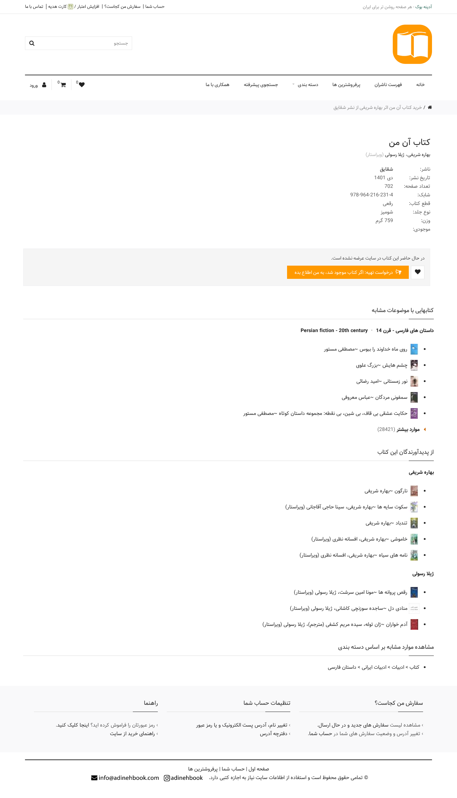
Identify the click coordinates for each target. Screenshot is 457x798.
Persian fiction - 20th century (334, 330)
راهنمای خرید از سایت (132, 733)
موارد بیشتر (408, 429)
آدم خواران (397, 624)
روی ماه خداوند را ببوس (384, 349)
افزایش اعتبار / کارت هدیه (73, 6)
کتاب (415, 667)
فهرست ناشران (388, 85)
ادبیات (398, 667)
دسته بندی (308, 85)
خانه (420, 85)
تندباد (402, 523)
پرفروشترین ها (346, 85)
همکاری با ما (218, 85)
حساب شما (155, 6)
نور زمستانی (396, 381)
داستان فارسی (342, 667)
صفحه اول (258, 769)
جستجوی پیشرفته (261, 85)
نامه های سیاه (394, 555)
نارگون (402, 491)
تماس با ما (34, 6)
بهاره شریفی (418, 155)
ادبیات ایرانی (374, 667)
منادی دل (398, 608)
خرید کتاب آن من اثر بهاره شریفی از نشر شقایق (377, 107)
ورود (34, 85)
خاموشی (400, 539)
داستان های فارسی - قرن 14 (405, 330)
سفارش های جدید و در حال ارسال (353, 725)
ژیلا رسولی (395, 155)
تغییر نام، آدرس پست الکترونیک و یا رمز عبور (241, 725)
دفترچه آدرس (273, 733)
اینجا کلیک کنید (73, 725)
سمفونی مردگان (392, 397)
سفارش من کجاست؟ (122, 6)
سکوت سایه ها (393, 507)
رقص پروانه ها (393, 592)
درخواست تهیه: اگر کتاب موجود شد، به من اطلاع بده (344, 272)
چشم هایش (395, 365)
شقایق (386, 169)
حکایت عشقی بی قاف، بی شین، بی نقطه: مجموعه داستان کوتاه (344, 413)
